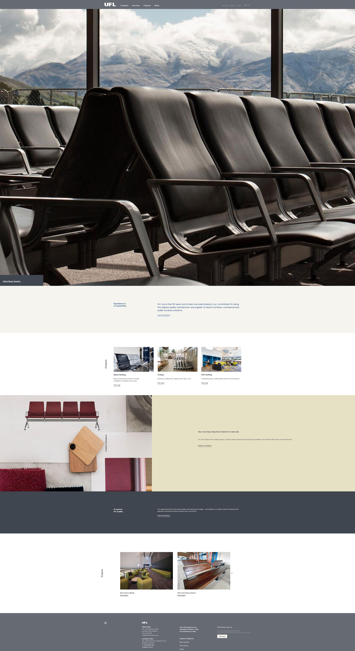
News (157, 5)
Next (231, 573)
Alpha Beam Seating (11, 281)
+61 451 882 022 (149, 645)
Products (124, 5)
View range (117, 385)
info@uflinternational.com (150, 635)
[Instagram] (105, 623)
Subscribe (222, 636)
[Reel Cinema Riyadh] (146, 571)
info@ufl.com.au (147, 647)
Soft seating (184, 645)
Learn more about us (164, 315)
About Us (225, 6)
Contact (233, 6)
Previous (119, 572)
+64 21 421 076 (147, 633)
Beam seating (184, 642)
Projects (147, 5)
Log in (239, 6)
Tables (182, 649)
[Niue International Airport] (204, 571)
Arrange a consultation (205, 445)
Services (136, 5)
